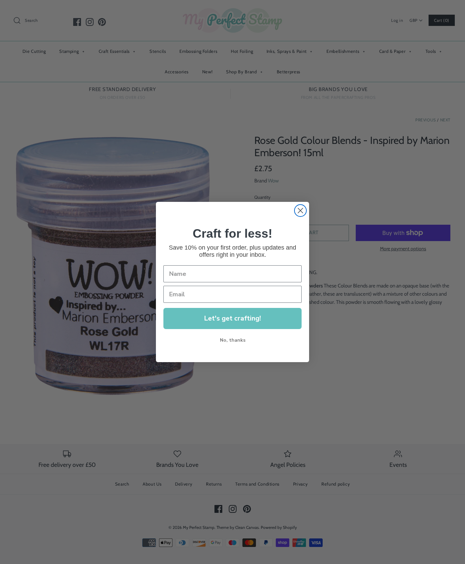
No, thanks (232, 340)
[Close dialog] (300, 211)
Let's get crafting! (232, 318)
